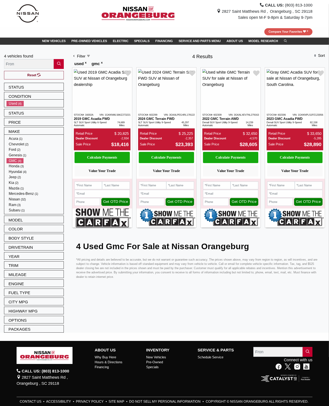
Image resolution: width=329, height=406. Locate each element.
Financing (102, 367)
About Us (105, 350)
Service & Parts (216, 350)
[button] (53, 41)
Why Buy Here (105, 357)
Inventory (157, 350)
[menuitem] (35, 103)
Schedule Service (210, 357)
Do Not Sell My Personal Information (165, 401)
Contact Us (31, 401)
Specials (152, 367)
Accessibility (59, 401)
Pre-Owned (154, 362)
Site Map (117, 401)
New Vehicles (156, 357)
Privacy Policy (90, 401)
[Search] (59, 64)
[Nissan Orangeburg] (138, 13)
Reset (32, 75)
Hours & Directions (108, 362)
